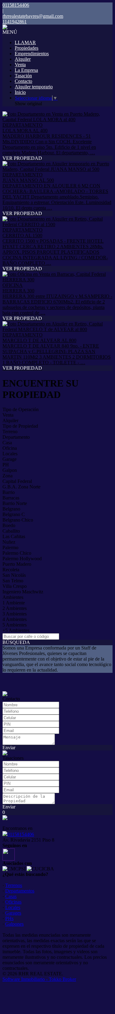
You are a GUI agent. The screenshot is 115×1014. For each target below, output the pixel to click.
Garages (13, 913)
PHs (9, 918)
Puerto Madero (16, 564)
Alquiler (23, 59)
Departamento (16, 437)
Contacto (23, 81)
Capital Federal (17, 481)
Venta (20, 64)
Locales (9, 453)
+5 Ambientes (15, 630)
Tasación (23, 75)
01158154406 (20, 834)
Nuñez (8, 542)
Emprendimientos (32, 53)
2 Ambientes (14, 608)
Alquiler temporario (34, 86)
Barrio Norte (14, 503)
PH (5, 464)
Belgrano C (13, 514)
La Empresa (26, 70)
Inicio (20, 92)
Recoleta (10, 569)
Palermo (10, 547)
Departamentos (19, 890)
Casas (11, 896)
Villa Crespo (14, 586)
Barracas (10, 497)
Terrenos (13, 885)
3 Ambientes (14, 613)
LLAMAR (25, 42)
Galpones (14, 924)
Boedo (8, 525)
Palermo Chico (16, 553)
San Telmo (12, 580)
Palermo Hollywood (22, 558)
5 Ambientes (14, 624)
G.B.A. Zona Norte (21, 486)
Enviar (8, 747)
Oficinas (13, 901)
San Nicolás (14, 575)
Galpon (9, 470)
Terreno (9, 431)
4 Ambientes (14, 619)
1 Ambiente (13, 602)
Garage (9, 459)
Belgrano (11, 508)
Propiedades (26, 48)
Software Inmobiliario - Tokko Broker (39, 979)
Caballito (11, 531)
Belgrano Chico (17, 519)
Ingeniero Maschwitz (22, 591)
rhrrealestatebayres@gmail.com (32, 16)
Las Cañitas (13, 536)
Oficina (9, 448)
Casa (7, 442)
